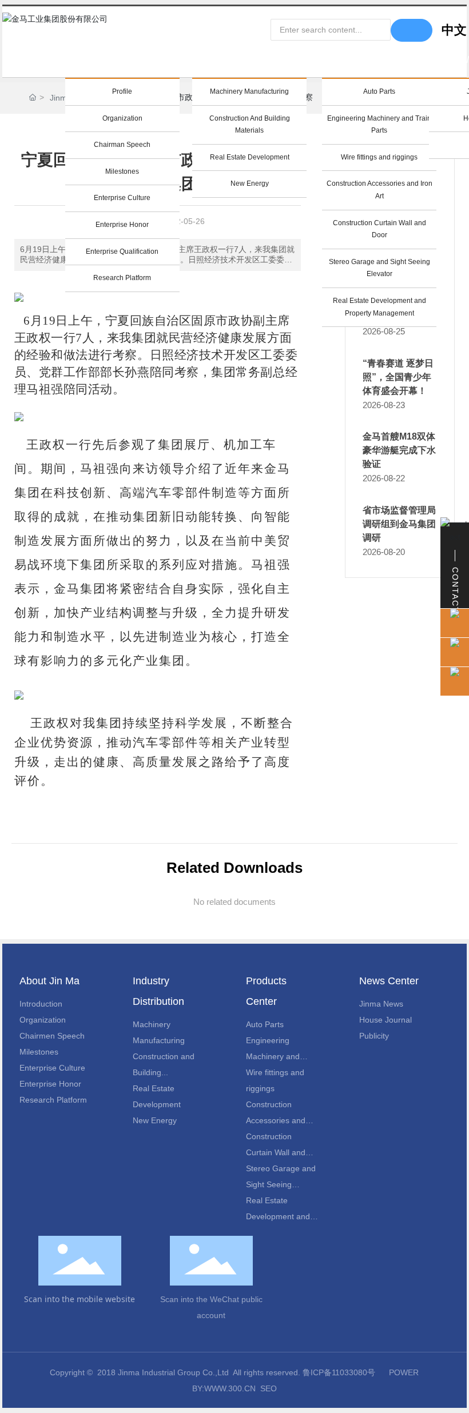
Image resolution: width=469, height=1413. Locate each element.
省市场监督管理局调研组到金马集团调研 (399, 523)
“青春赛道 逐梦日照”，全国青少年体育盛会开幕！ (398, 377)
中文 (454, 30)
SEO (268, 1388)
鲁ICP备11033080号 (339, 1372)
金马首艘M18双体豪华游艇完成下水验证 (399, 450)
